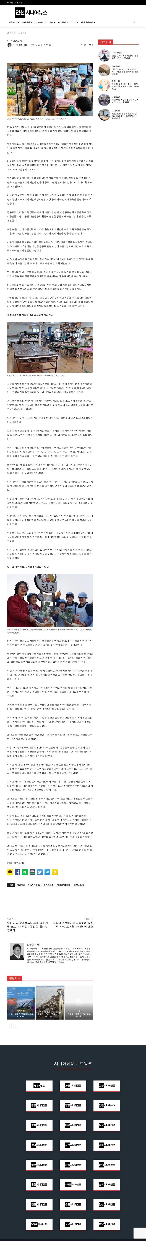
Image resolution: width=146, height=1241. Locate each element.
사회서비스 (117, 53)
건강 (73, 22)
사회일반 (116, 97)
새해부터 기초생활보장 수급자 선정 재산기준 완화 (125, 101)
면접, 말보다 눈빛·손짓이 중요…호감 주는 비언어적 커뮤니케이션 (124, 115)
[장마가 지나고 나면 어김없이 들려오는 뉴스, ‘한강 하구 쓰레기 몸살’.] (50, 1002)
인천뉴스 (13, 22)
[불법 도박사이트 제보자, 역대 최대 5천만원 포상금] (104, 55)
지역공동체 (79, 884)
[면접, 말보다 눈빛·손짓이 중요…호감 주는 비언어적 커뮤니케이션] (104, 115)
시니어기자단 (87, 22)
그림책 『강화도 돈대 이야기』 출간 (79, 1015)
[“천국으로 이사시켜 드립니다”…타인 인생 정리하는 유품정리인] (104, 70)
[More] (75, 55)
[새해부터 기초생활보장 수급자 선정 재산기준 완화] (104, 100)
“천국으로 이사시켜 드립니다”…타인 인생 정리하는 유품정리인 (125, 71)
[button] (134, 22)
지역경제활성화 (64, 884)
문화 (79, 1011)
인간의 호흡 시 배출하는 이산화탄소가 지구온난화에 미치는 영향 (125, 86)
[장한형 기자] (10, 45)
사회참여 (39, 22)
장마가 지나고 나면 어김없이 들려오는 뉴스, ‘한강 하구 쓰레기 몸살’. (50, 1014)
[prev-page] (9, 1025)
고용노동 (22, 32)
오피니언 (26, 22)
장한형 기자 (22, 45)
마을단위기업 (34, 884)
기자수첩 (21, 1011)
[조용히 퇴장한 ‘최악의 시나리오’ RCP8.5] (21, 1002)
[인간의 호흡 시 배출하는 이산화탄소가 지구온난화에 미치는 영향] (104, 85)
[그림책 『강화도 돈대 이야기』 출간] (79, 1002)
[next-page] (15, 1025)
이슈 (51, 22)
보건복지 (116, 66)
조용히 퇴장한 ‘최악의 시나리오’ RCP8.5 (21, 1015)
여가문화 (62, 22)
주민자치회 (48, 884)
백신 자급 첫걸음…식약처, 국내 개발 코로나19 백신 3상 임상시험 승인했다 (27, 926)
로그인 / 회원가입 (14, 2)
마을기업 (21, 884)
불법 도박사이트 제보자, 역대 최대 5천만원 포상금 (125, 57)
